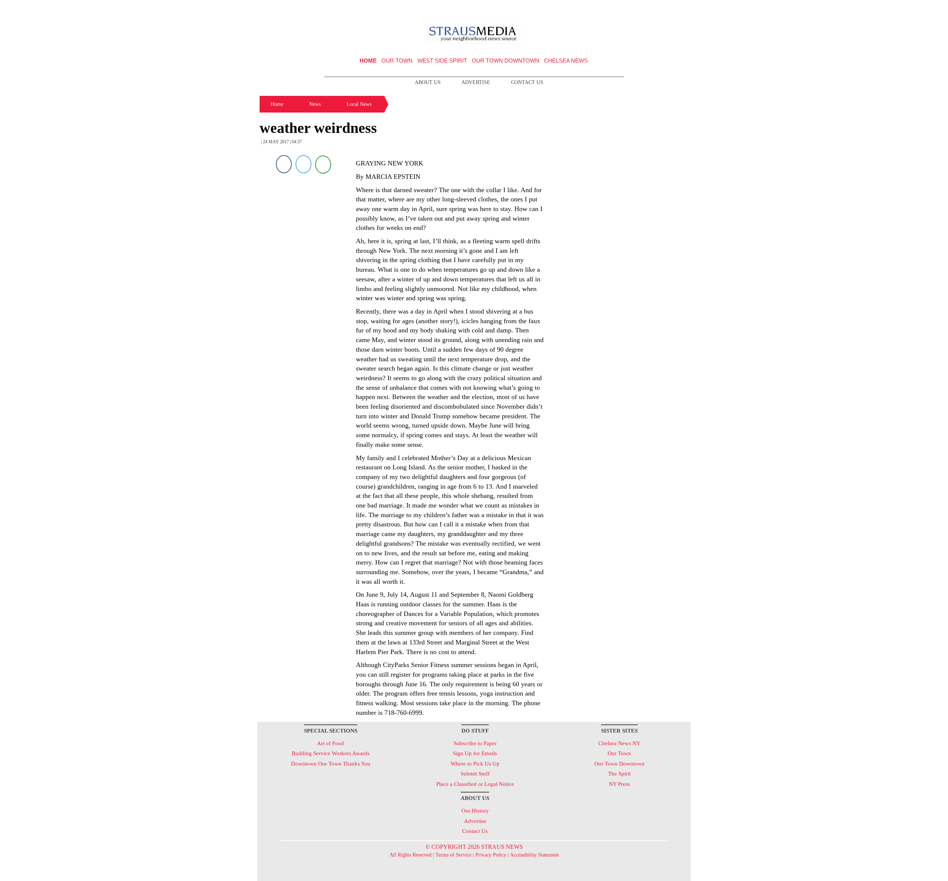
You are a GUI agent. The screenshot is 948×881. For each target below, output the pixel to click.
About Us (428, 82)
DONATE (670, 8)
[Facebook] (284, 164)
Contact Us (527, 82)
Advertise (475, 82)
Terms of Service (453, 855)
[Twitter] (303, 164)
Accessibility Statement (534, 855)
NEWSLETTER (627, 8)
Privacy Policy (490, 855)
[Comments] (323, 164)
